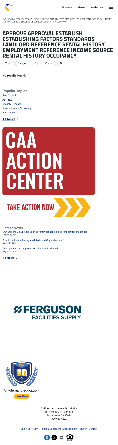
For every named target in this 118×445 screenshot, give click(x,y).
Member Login (97, 7)
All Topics (8, 119)
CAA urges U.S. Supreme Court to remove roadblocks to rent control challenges (44, 231)
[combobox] (36, 7)
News (10, 19)
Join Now (81, 7)
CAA (4, 19)
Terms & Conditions (50, 428)
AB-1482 (7, 99)
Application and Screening (16, 108)
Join (23, 428)
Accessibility (70, 428)
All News (8, 258)
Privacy (83, 428)
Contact (93, 428)
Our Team (33, 428)
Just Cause (8, 112)
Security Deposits (11, 104)
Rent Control (9, 95)
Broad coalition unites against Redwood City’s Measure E (33, 240)
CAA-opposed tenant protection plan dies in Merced (30, 248)
